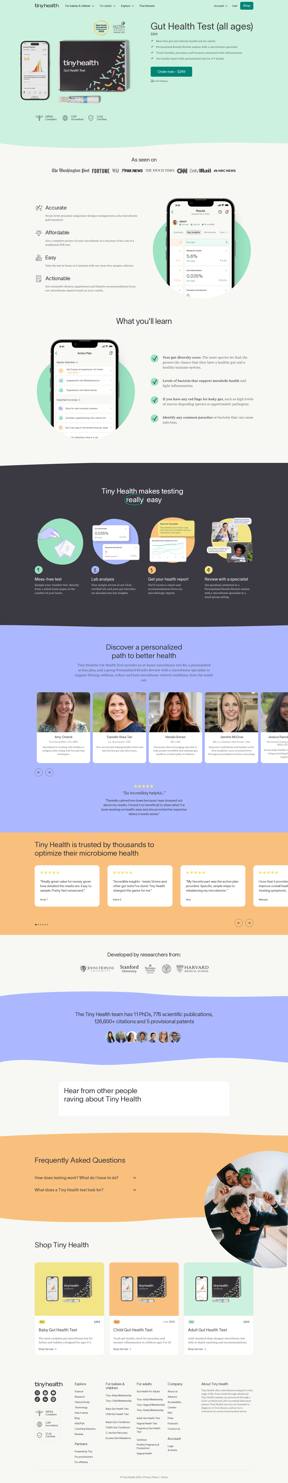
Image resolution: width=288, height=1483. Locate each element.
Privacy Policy (150, 1477)
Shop (246, 5)
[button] (80, 6)
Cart (235, 5)
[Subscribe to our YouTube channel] (53, 1392)
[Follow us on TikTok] (37, 1399)
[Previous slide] (39, 772)
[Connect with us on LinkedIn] (45, 1399)
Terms (164, 1477)
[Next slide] (49, 772)
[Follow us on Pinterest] (53, 1399)
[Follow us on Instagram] (37, 1392)
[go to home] (47, 6)
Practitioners (147, 5)
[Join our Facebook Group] (45, 1392)
